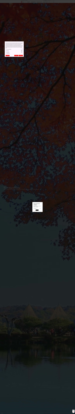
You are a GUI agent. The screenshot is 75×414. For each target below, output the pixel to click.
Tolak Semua (16, 55)
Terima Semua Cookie (21, 55)
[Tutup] (23, 42)
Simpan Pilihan (7, 55)
